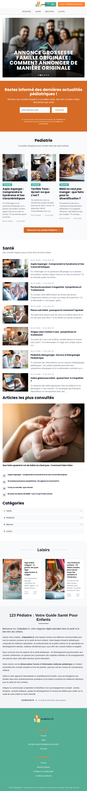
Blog (43, 740)
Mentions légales (43, 767)
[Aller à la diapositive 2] (40, 75)
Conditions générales (43, 776)
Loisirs (61, 11)
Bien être (49, 11)
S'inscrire (59, 110)
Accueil (43, 736)
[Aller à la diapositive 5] (46, 75)
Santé (38, 11)
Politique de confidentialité (43, 771)
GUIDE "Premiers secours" (71, 4)
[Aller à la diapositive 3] (42, 75)
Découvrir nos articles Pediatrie (42, 230)
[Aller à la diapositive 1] (38, 75)
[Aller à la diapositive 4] (44, 75)
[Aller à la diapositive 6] (48, 75)
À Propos (43, 749)
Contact (43, 763)
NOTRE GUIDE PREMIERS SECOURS (43, 744)
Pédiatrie (26, 11)
